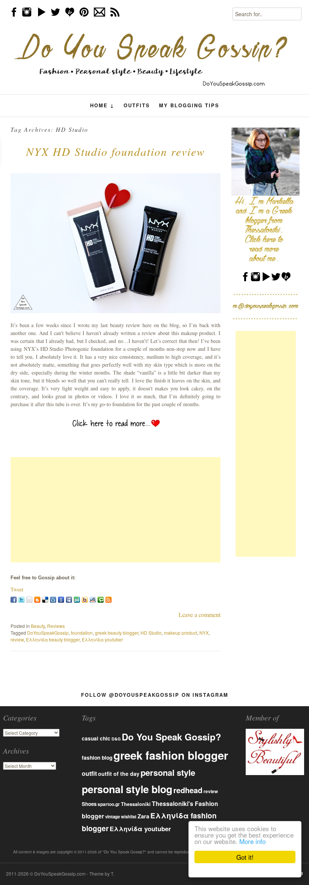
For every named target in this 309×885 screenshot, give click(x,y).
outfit (89, 773)
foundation (82, 632)
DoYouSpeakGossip (48, 632)
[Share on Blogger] (37, 600)
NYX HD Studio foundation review (115, 151)
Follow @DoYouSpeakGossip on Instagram (154, 694)
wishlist (128, 816)
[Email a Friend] (29, 600)
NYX (204, 632)
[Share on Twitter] (21, 600)
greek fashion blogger (170, 755)
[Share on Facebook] (14, 600)
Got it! (245, 857)
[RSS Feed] (109, 600)
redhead (187, 789)
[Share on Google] (61, 600)
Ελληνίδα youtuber (102, 639)
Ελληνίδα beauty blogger (53, 639)
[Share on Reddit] (93, 600)
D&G (116, 739)
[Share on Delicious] (45, 600)
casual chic (96, 738)
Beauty (38, 626)
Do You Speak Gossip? (171, 736)
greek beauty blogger (116, 632)
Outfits (137, 105)
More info (252, 841)
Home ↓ (102, 105)
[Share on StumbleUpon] (77, 600)
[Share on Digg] (53, 600)
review (17, 639)
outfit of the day (118, 773)
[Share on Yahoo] (85, 600)
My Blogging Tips (189, 105)
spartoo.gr (109, 804)
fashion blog (97, 757)
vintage (112, 816)
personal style (168, 772)
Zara (143, 816)
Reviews (56, 626)
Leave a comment (199, 614)
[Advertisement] (115, 509)
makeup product (180, 632)
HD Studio (151, 632)
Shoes (89, 803)
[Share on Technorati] (101, 600)
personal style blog (127, 789)
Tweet (17, 589)
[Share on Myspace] (69, 600)
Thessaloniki (136, 804)
